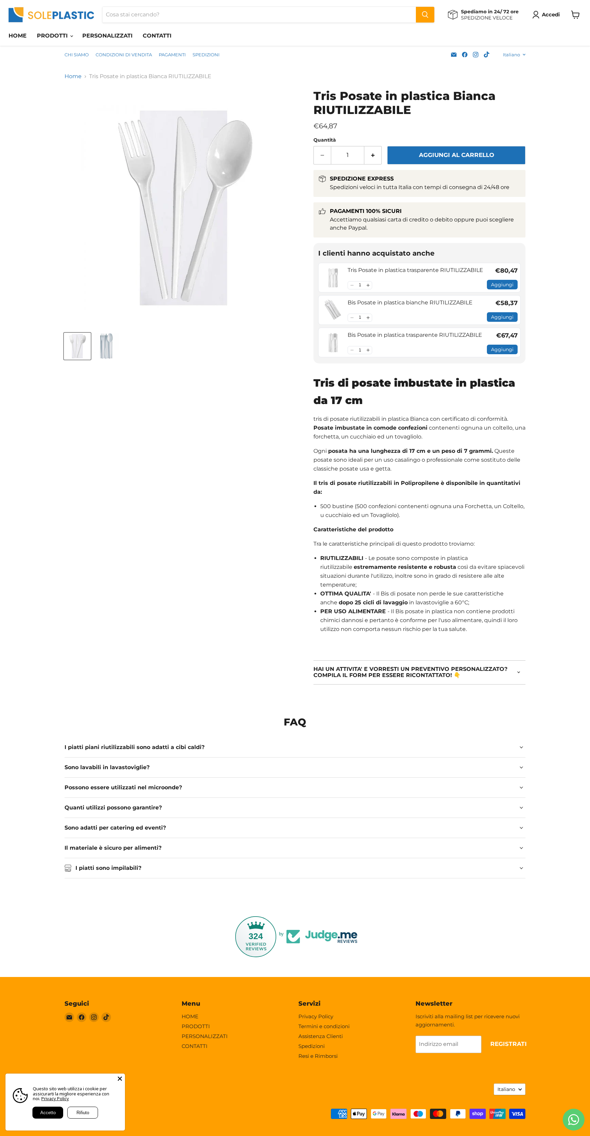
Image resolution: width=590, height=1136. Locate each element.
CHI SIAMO (77, 54)
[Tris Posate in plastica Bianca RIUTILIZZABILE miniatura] (77, 346)
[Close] (119, 1078)
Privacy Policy (315, 1016)
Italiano (511, 54)
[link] (333, 277)
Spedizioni (311, 1046)
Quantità (324, 140)
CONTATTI (157, 35)
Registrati (508, 1043)
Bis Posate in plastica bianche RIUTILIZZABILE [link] (410, 302)
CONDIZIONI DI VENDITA (124, 54)
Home (73, 76)
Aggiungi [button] (502, 285)
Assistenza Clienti (320, 1036)
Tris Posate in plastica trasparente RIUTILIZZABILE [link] (415, 270)
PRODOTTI (53, 35)
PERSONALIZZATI (107, 35)
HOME (18, 35)
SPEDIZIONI (206, 54)
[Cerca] (425, 15)
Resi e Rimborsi (318, 1056)
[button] (352, 285)
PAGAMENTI (172, 54)
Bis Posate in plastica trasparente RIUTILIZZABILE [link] (415, 335)
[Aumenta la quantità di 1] (373, 155)
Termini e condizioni (324, 1026)
